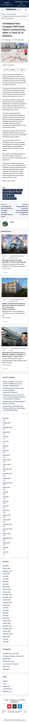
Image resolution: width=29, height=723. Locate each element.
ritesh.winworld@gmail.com (7, 4)
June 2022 (6, 552)
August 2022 (6, 543)
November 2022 (7, 529)
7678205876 (7, 2)
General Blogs (13, 256)
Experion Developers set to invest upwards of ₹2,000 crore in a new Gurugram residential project (12, 383)
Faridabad (13, 190)
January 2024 (6, 464)
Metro (4, 195)
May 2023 (5, 501)
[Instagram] (14, 706)
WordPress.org (7, 691)
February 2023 (7, 515)
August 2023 (6, 487)
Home (4, 14)
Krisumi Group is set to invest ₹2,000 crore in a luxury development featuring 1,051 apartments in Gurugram (14, 397)
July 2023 (5, 492)
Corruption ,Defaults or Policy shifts (13, 656)
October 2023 (6, 478)
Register (5, 681)
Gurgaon (19, 190)
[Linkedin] (20, 706)
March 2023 (6, 510)
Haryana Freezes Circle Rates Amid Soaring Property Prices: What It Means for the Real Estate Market (14, 408)
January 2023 (6, 520)
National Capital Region (9, 198)
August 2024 (6, 432)
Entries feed (6, 686)
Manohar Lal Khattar (15, 193)
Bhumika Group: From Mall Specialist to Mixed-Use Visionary (14, 402)
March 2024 (6, 455)
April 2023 (5, 506)
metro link (11, 195)
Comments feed (7, 689)
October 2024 (6, 423)
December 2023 (7, 469)
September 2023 (7, 483)
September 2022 (7, 538)
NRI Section (6, 669)
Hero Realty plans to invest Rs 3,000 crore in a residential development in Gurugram (13, 390)
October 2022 (6, 533)
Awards (10, 712)
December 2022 (7, 524)
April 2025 (5, 418)
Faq (25, 712)
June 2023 (6, 496)
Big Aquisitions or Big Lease (11, 653)
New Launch (15, 258)
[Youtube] (9, 706)
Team (15, 712)
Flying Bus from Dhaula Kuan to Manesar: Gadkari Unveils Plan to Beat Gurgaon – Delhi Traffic (14, 354)
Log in (4, 683)
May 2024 (5, 446)
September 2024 (7, 427)
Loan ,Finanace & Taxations (10, 664)
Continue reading (6, 268)
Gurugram (5, 193)
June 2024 (6, 441)
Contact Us (19, 711)
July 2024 (5, 436)
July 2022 (5, 547)
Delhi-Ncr (5, 190)
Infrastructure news (11, 14)
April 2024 (5, 450)
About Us (4, 711)
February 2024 (7, 460)
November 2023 (7, 473)
